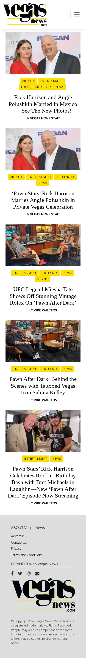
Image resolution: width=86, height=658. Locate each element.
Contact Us (19, 542)
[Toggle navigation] (76, 14)
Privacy (16, 548)
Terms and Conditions (27, 555)
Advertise (18, 536)
